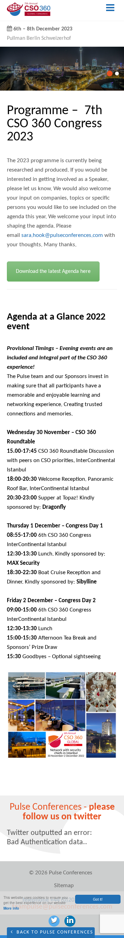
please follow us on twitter (69, 812)
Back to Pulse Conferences (54, 932)
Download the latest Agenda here (53, 271)
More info (11, 908)
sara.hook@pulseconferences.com (62, 235)
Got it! (98, 899)
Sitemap (64, 886)
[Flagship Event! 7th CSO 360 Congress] (28, 14)
